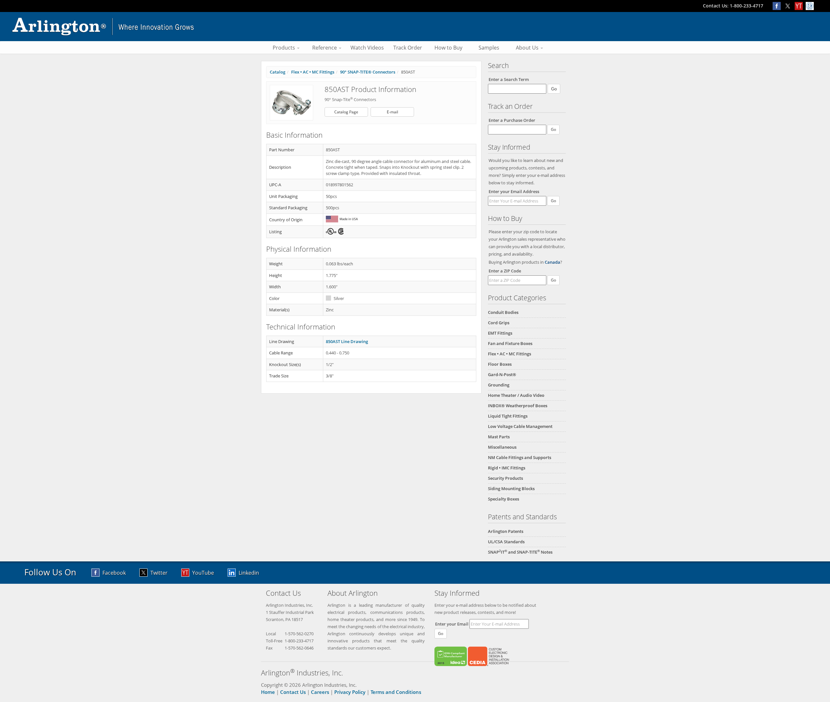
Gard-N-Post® (502, 374)
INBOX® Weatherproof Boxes (517, 406)
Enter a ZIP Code (505, 271)
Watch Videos (367, 47)
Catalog (277, 72)
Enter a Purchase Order (512, 120)
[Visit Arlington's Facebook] (778, 6)
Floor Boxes (500, 364)
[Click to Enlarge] (291, 102)
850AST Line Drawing (347, 341)
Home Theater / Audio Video (516, 395)
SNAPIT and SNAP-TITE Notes (520, 552)
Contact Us (293, 692)
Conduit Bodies (503, 312)
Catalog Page (346, 112)
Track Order (407, 47)
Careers (320, 692)
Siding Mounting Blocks (511, 488)
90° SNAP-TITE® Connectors (367, 72)
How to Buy (448, 47)
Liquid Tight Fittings (508, 416)
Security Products (505, 478)
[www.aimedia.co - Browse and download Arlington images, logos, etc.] (810, 6)
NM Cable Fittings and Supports (519, 457)
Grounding (498, 385)
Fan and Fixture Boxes (510, 343)
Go (553, 200)
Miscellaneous (502, 447)
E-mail (392, 112)
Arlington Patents (505, 531)
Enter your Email (451, 624)
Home (268, 692)
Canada (552, 262)
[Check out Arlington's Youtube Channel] (800, 6)
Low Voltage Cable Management (520, 426)
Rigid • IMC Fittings (506, 468)
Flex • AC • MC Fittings (509, 354)
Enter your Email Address (514, 191)
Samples (489, 47)
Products (284, 47)
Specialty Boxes (503, 499)
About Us (528, 47)
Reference (325, 47)
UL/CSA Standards (506, 542)
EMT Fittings (500, 333)
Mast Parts (499, 437)
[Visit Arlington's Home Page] (415, 26)
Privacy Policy (349, 692)
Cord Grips (498, 323)
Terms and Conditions (396, 692)
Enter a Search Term (509, 79)
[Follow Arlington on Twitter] (789, 6)
